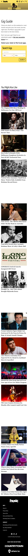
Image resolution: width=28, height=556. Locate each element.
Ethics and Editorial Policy (8, 515)
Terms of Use (5, 513)
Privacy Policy (5, 510)
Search (22, 60)
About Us (4, 508)
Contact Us (5, 530)
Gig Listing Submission (7, 527)
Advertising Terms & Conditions (9, 518)
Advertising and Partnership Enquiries (10, 525)
